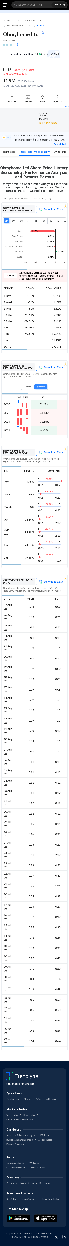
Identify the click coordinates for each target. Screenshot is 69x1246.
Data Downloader (16, 1167)
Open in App (59, 5)
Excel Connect (39, 1167)
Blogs (27, 1099)
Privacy (10, 1183)
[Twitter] (56, 1237)
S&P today (12, 1114)
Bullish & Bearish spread (19, 1139)
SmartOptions (28, 1198)
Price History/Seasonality (34, 151)
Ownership (60, 151)
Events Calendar (15, 1144)
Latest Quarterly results (19, 1119)
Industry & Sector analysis (20, 1135)
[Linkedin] (64, 1237)
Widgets (34, 1162)
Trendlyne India (50, 1198)
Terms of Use (26, 1183)
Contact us (12, 1099)
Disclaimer (44, 1183)
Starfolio (11, 1198)
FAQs (38, 1099)
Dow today (29, 1114)
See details (60, 143)
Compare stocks (15, 1162)
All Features (52, 1099)
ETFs (43, 1135)
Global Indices (46, 1139)
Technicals (9, 151)
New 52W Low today (17, 74)
